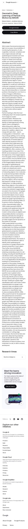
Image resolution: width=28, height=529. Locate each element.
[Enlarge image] (21, 403)
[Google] (5, 515)
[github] (22, 419)
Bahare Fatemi (6, 21)
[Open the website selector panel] (18, 2)
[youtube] (18, 419)
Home (3, 10)
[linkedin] (14, 419)
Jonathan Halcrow (17, 21)
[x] (10, 419)
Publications (9, 10)
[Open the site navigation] (3, 2)
